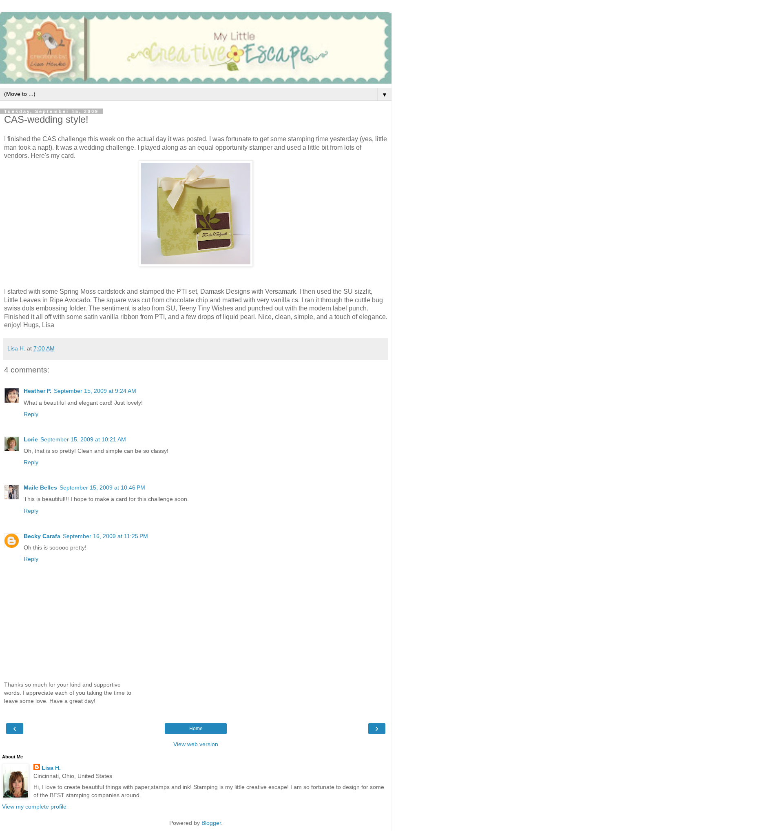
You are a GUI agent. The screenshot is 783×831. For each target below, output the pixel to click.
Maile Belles (40, 487)
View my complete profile (34, 806)
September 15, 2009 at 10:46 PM (102, 487)
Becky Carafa (42, 536)
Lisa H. (51, 768)
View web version (195, 744)
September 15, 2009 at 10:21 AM (83, 439)
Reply (31, 414)
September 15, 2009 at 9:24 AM (95, 391)
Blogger (211, 823)
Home (196, 728)
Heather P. (37, 391)
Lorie (31, 439)
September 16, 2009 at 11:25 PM (105, 536)
